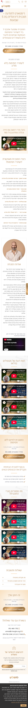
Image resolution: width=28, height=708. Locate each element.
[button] (1, 10)
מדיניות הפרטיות (5, 669)
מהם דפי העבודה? (20, 584)
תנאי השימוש (14, 671)
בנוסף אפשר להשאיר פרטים (14, 638)
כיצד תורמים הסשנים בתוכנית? (16, 581)
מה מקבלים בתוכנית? (19, 577)
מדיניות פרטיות (23, 702)
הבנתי (23, 705)
